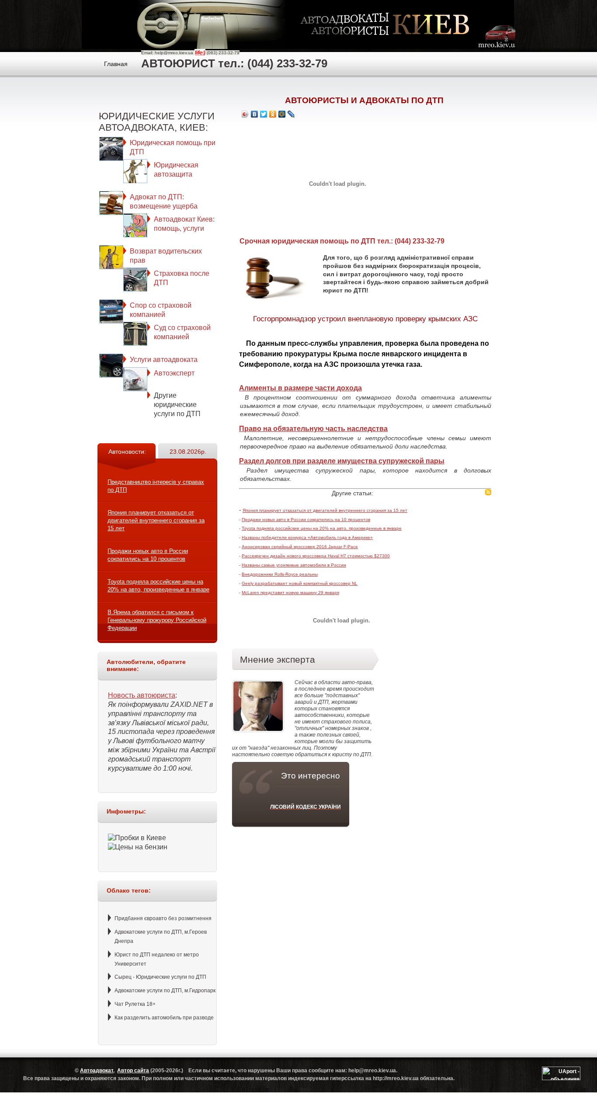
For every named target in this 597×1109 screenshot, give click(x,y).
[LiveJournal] (291, 114)
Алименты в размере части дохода (300, 388)
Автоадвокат (96, 1070)
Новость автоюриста (141, 695)
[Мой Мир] (282, 114)
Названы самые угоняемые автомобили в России (294, 565)
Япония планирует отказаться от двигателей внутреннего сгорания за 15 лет (156, 520)
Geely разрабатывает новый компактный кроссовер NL (300, 583)
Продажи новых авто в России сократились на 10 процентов (306, 519)
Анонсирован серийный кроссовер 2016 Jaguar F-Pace (300, 546)
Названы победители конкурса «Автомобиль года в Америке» (307, 537)
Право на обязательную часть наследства (313, 428)
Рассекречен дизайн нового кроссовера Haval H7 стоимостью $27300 (316, 555)
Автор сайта (133, 1070)
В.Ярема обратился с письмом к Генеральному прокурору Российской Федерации (157, 620)
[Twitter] (263, 114)
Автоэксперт (174, 373)
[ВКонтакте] (254, 114)
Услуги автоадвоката (164, 359)
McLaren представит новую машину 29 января (290, 592)
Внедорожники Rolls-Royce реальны (280, 574)
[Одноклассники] (273, 114)
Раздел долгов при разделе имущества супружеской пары (341, 461)
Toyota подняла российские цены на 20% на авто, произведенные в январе (322, 528)
